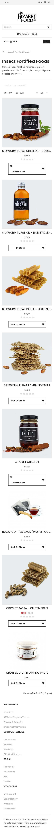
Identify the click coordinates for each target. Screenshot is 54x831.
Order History (11, 798)
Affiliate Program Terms (16, 717)
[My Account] (40, 2)
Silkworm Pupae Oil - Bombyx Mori (27, 233)
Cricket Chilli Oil (27, 462)
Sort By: (8, 92)
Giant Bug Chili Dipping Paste (27, 673)
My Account (10, 793)
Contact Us (10, 739)
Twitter (7, 781)
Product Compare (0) (15, 85)
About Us (8, 712)
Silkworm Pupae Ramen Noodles (27, 385)
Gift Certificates (12, 754)
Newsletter (9, 808)
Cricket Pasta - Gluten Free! (27, 608)
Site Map (8, 749)
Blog (6, 776)
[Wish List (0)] (45, 2)
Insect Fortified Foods (18, 52)
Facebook (9, 766)
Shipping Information (15, 726)
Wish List (8, 803)
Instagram (9, 771)
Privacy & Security (13, 721)
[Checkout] (49, 2)
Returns (8, 744)
